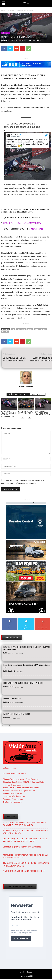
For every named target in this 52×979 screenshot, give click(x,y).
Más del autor (37, 394)
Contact (29, 972)
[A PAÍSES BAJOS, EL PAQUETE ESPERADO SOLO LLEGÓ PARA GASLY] (43, 404)
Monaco (5, 331)
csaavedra (7, 717)
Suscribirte (42, 619)
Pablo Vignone (8, 653)
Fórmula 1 (5, 33)
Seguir (26, 619)
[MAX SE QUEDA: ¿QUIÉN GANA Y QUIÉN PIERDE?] (26, 404)
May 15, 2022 (37, 229)
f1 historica (21, 329)
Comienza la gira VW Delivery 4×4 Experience (22, 846)
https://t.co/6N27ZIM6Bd (30, 223)
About (22, 972)
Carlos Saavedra (10, 40)
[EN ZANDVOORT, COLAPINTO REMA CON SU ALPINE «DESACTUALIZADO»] (9, 404)
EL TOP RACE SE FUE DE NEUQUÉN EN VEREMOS (14, 359)
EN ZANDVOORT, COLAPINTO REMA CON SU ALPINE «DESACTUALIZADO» (8, 414)
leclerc (43, 329)
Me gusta (10, 619)
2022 (13, 329)
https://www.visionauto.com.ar (14, 774)
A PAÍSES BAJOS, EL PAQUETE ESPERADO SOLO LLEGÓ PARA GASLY (43, 413)
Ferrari (29, 329)
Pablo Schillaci (9, 671)
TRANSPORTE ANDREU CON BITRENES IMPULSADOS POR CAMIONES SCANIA (26, 864)
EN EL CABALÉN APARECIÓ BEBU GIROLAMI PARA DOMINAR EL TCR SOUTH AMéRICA (24, 824)
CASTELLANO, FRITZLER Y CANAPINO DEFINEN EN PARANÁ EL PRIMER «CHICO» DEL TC (25, 840)
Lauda (37, 329)
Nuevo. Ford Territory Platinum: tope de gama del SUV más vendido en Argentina (25, 856)
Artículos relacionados (18, 394)
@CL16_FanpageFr (11, 223)
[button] (47, 4)
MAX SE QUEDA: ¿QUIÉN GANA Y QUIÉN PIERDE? (25, 412)
